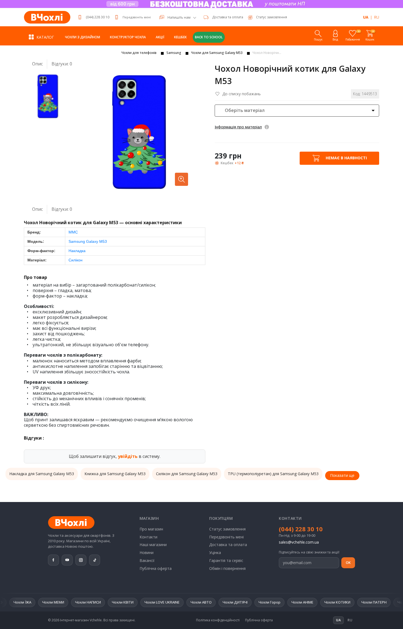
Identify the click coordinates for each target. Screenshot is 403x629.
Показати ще (342, 475)
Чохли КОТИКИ (318, 602)
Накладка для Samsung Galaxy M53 (41, 473)
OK (348, 562)
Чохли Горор (251, 602)
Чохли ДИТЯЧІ (216, 602)
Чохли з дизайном (82, 37)
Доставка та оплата (227, 17)
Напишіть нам (179, 17)
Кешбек (180, 37)
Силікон (76, 260)
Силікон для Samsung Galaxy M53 (186, 473)
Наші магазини (153, 544)
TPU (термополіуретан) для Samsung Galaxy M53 (273, 473)
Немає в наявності (346, 157)
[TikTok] (94, 560)
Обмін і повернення (227, 568)
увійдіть (128, 456)
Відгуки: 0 (62, 64)
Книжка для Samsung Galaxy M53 (115, 473)
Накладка (77, 251)
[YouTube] (67, 560)
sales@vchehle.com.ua (299, 542)
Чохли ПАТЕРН (355, 602)
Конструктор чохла (128, 37)
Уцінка (215, 552)
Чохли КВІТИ (104, 602)
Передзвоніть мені (137, 17)
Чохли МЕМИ (34, 602)
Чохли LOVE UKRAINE (143, 602)
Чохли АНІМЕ (283, 602)
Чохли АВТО (182, 602)
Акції (160, 37)
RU (376, 17)
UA (365, 17)
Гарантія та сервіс (226, 560)
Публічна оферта (156, 568)
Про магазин (151, 529)
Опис (37, 64)
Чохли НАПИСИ (69, 602)
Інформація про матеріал (238, 126)
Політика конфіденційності (218, 620)
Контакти (148, 536)
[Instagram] (80, 560)
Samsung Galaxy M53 (88, 241)
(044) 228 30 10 (97, 17)
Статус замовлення (227, 529)
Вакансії (147, 560)
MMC (73, 232)
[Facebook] (53, 560)
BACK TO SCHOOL (209, 37)
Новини (147, 552)
